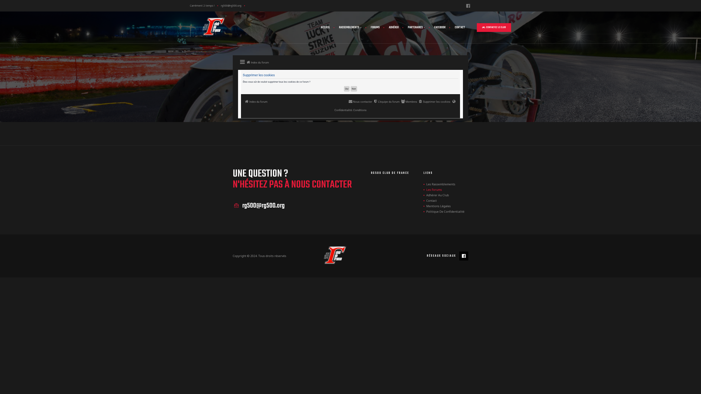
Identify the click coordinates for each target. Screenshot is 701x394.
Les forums (434, 190)
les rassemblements (440, 184)
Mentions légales (438, 206)
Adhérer (394, 27)
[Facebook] (468, 5)
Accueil (325, 27)
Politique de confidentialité (445, 212)
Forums (375, 27)
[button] (494, 27)
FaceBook (440, 27)
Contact (460, 27)
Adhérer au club (437, 195)
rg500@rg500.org (231, 5)
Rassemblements (349, 27)
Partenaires (415, 27)
